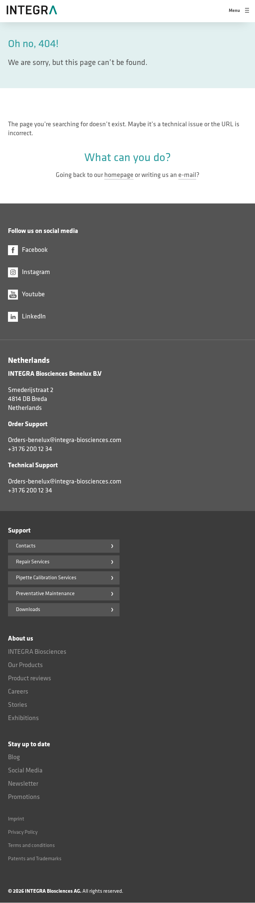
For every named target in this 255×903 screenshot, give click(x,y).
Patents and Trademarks (34, 859)
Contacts (26, 546)
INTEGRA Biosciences (37, 652)
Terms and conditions (31, 845)
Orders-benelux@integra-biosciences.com (65, 440)
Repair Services (32, 562)
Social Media (25, 770)
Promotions (24, 797)
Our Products (25, 665)
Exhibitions (23, 718)
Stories (17, 705)
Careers (18, 692)
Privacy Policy (23, 832)
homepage (118, 175)
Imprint (16, 819)
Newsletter (23, 784)
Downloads (28, 609)
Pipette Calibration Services (46, 578)
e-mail (187, 175)
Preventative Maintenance (45, 594)
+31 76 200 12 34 (30, 449)
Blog (14, 757)
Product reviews (29, 678)
